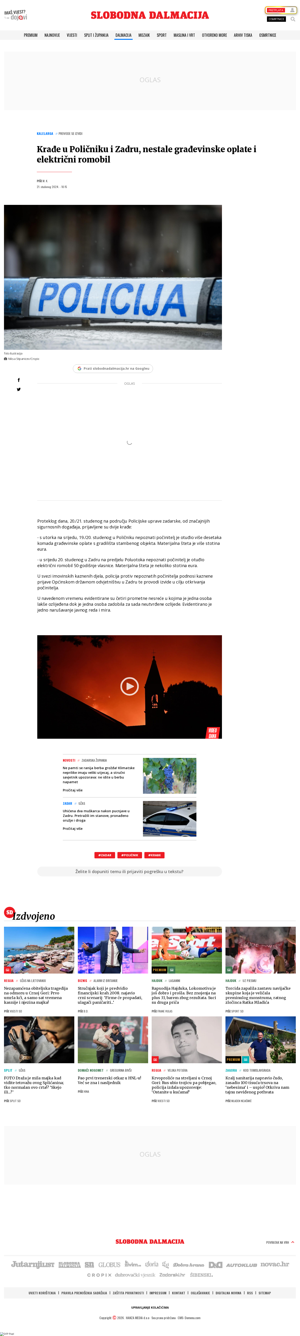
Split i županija (96, 35)
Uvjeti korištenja (42, 1292)
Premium (31, 35)
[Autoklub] (242, 1264)
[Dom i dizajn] (215, 1264)
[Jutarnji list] (33, 1264)
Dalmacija (123, 35)
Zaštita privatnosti (128, 1292)
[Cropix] (99, 1274)
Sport (162, 35)
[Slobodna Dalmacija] (150, 15)
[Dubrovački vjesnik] (135, 1274)
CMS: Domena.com (189, 1317)
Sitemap (265, 1292)
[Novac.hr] (275, 1264)
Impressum (158, 1292)
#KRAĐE (154, 855)
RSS (250, 1292)
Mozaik (144, 35)
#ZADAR (104, 855)
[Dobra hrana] (189, 1264)
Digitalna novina (228, 1292)
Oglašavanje (200, 1292)
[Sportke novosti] (89, 1264)
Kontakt (178, 1292)
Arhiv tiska (243, 35)
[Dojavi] (15, 15)
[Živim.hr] (132, 1264)
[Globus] (109, 1264)
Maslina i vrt (184, 35)
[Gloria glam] (166, 1264)
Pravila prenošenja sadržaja (84, 1292)
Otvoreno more (214, 35)
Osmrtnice (267, 35)
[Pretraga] (293, 19)
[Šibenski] (201, 1274)
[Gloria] (151, 1264)
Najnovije (52, 35)
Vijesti (72, 35)
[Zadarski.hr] (172, 1274)
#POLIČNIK (129, 855)
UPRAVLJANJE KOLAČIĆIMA (150, 1308)
